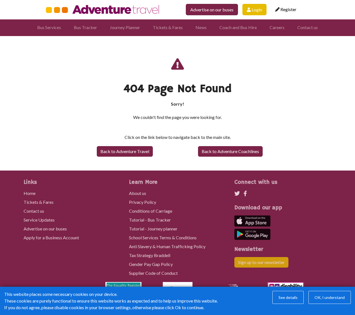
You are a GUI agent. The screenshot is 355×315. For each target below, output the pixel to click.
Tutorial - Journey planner (153, 228)
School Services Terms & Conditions (163, 237)
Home (30, 193)
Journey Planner (125, 27)
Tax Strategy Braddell (149, 255)
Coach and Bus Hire (238, 27)
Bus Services (49, 27)
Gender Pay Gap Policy (151, 264)
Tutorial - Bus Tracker (150, 219)
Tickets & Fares (168, 27)
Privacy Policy (142, 202)
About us (137, 193)
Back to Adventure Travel (124, 151)
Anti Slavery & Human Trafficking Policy (167, 246)
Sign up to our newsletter (261, 262)
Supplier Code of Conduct (153, 273)
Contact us (307, 27)
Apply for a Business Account (51, 237)
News (201, 27)
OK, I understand (330, 297)
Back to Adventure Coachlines (230, 151)
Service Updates (39, 219)
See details (288, 297)
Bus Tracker (85, 27)
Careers (277, 27)
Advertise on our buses (212, 9)
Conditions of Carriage (150, 211)
